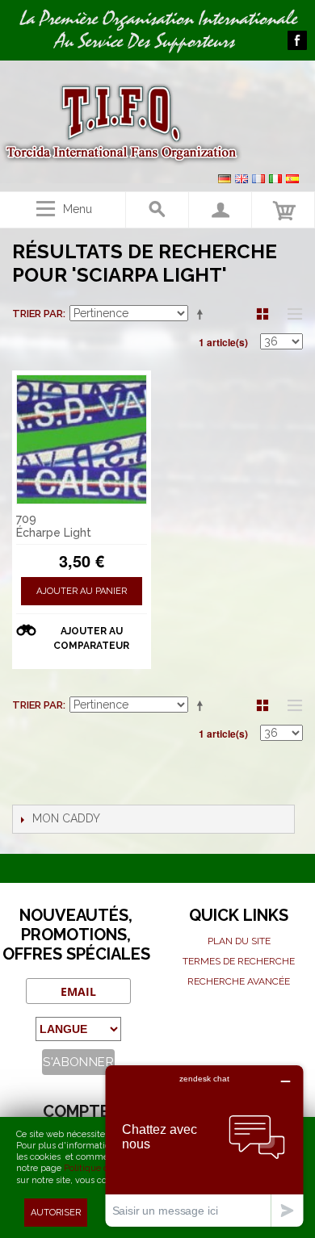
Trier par (37, 313)
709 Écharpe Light (53, 525)
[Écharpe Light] (81, 439)
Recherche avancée (238, 981)
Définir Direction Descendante (203, 314)
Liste (291, 314)
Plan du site (239, 941)
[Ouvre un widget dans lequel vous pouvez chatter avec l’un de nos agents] (204, 1145)
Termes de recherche (239, 961)
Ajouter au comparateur (91, 638)
